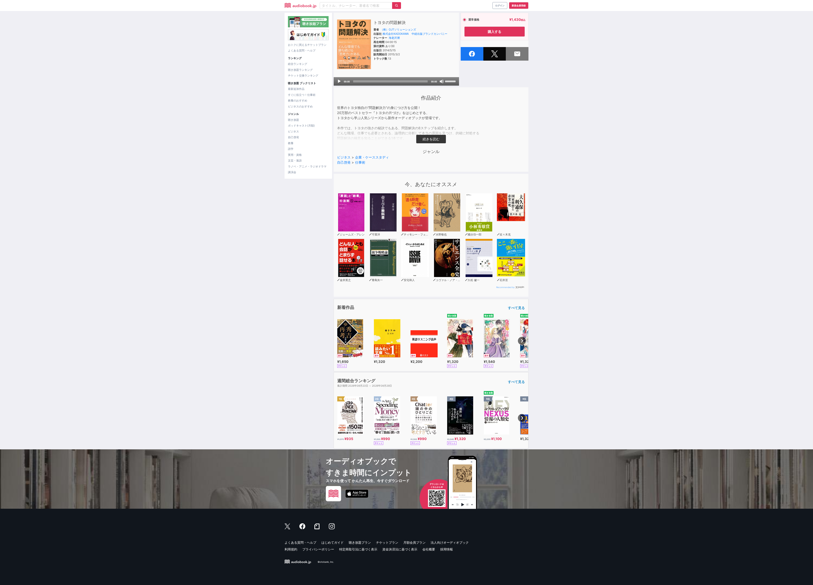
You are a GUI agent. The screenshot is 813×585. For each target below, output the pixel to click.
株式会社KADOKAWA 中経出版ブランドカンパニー (415, 33)
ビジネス (293, 131)
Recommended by (505, 287)
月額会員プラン (414, 542)
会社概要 (428, 549)
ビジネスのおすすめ (300, 106)
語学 (290, 148)
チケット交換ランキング (303, 75)
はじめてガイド (332, 542)
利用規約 (291, 549)
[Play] (339, 81)
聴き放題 (293, 119)
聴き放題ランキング (300, 69)
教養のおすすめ (297, 100)
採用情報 (446, 549)
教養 (290, 143)
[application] (396, 81)
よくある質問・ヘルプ (301, 50)
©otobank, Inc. (326, 561)
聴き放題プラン (360, 542)
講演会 (292, 172)
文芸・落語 (295, 160)
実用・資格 (295, 154)
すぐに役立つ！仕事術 (301, 94)
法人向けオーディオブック (450, 542)
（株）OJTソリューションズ (398, 29)
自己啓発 (293, 137)
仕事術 (360, 162)
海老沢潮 (394, 37)
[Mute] (442, 81)
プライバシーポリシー (318, 549)
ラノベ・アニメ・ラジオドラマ (307, 166)
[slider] (451, 81)
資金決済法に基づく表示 (399, 549)
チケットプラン (387, 542)
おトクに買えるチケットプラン (307, 44)
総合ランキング (297, 63)
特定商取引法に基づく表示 (358, 549)
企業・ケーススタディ (372, 157)
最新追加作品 (296, 89)
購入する (494, 31)
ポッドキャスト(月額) (301, 125)
